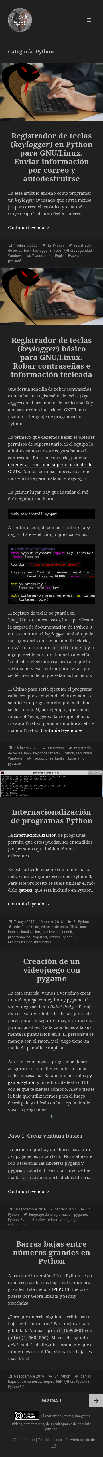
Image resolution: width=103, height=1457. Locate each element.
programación (19, 937)
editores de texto (54, 926)
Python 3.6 (16, 1386)
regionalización (20, 942)
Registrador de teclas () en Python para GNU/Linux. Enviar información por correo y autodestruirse (51, 157)
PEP (59, 1381)
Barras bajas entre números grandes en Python (51, 1252)
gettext (25, 890)
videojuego (68, 1219)
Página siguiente (96, 1400)
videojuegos (17, 1224)
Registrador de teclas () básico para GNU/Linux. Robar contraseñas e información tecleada (51, 357)
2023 (34, 245)
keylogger (40, 250)
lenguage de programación (50, 1214)
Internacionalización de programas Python (51, 816)
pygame (80, 1214)
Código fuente (24, 1439)
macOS (56, 250)
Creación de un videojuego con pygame (51, 969)
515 (61, 1289)
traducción (42, 942)
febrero (23, 245)
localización (51, 931)
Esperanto (76, 255)
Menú (89, 20)
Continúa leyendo (29, 227)
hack (27, 250)
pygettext (39, 937)
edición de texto (26, 926)
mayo (21, 921)
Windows (15, 255)
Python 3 (68, 937)
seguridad (84, 250)
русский (14, 260)
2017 (31, 921)
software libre (47, 1219)
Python (58, 245)
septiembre (28, 1209)
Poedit (67, 931)
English (60, 255)
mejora (48, 1381)
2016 (42, 1209)
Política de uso (50, 1439)
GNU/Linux (78, 926)
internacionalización (35, 835)
